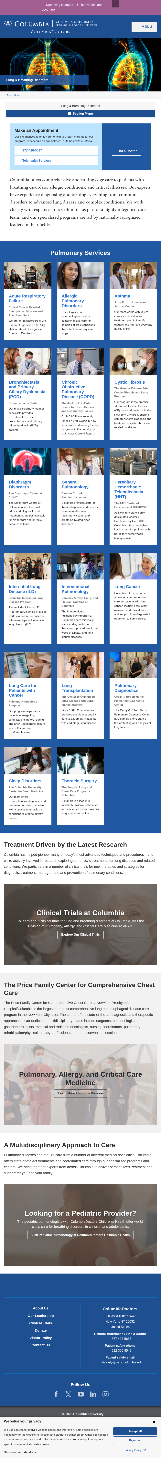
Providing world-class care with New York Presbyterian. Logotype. (107, 1286)
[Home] (50, 26)
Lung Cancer (133, 598)
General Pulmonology (80, 496)
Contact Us (40, 1345)
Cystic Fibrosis (133, 394)
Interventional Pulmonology (80, 598)
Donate (41, 1330)
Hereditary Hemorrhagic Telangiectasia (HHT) (133, 496)
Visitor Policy (40, 1338)
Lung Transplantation (80, 695)
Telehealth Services (36, 160)
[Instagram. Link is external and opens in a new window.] (105, 1394)
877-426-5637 (32, 150)
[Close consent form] (154, 1422)
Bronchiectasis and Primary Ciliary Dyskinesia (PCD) (27, 394)
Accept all (135, 1431)
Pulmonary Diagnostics (133, 695)
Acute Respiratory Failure (27, 301)
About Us (40, 1308)
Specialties (13, 95)
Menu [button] (147, 27)
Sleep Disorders (27, 786)
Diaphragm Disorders (27, 496)
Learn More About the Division (80, 1093)
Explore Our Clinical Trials (80, 934)
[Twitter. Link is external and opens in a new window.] (68, 1394)
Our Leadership (41, 1316)
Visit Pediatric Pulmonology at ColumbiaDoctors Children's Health (80, 1235)
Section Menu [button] (82, 113)
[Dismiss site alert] (115, 3)
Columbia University (88, 1414)
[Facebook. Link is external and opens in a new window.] (56, 1394)
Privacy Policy (133, 1450)
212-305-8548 (121, 1350)
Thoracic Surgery (80, 786)
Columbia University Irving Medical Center (62, 1285)
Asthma (133, 301)
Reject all (135, 1440)
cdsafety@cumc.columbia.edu (122, 1362)
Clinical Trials (40, 1323)
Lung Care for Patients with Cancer (27, 695)
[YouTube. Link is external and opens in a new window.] (81, 1394)
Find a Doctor (126, 151)
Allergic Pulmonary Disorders (80, 301)
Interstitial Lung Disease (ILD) (27, 598)
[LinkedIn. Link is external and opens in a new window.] (93, 1394)
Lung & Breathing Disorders (80, 106)
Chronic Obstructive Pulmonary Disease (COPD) (80, 394)
